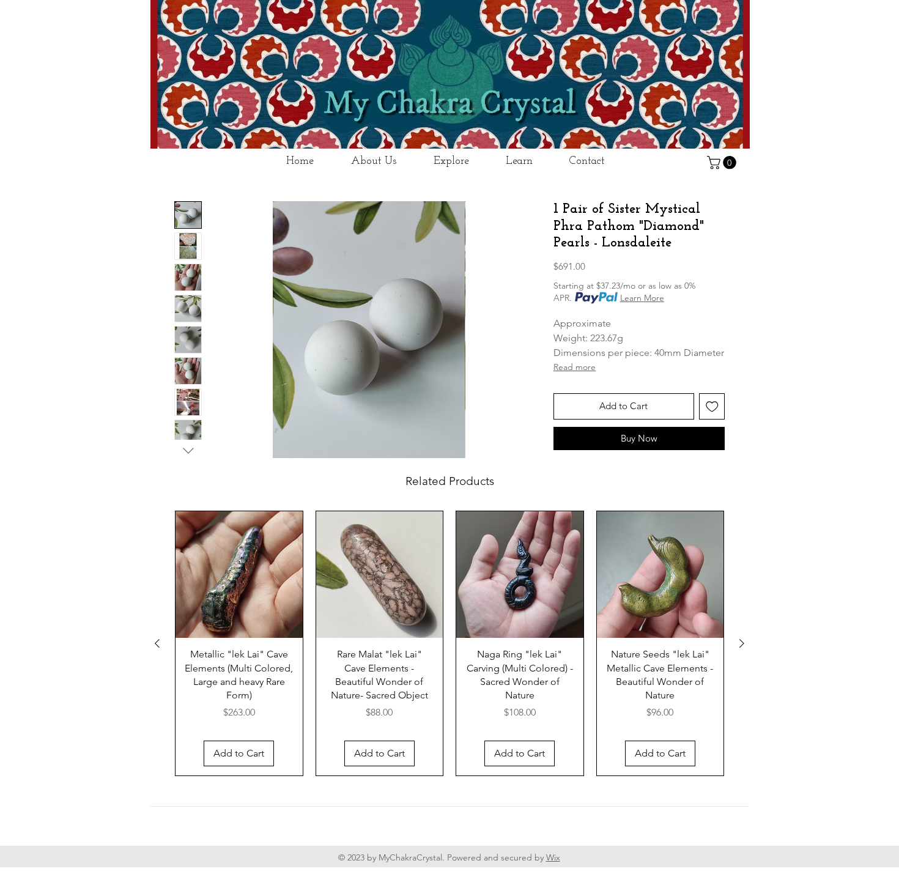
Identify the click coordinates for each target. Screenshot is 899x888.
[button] (723, 162)
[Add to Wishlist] (712, 406)
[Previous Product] (157, 643)
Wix (553, 857)
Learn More (642, 297)
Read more (574, 366)
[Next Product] (741, 643)
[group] (449, 643)
